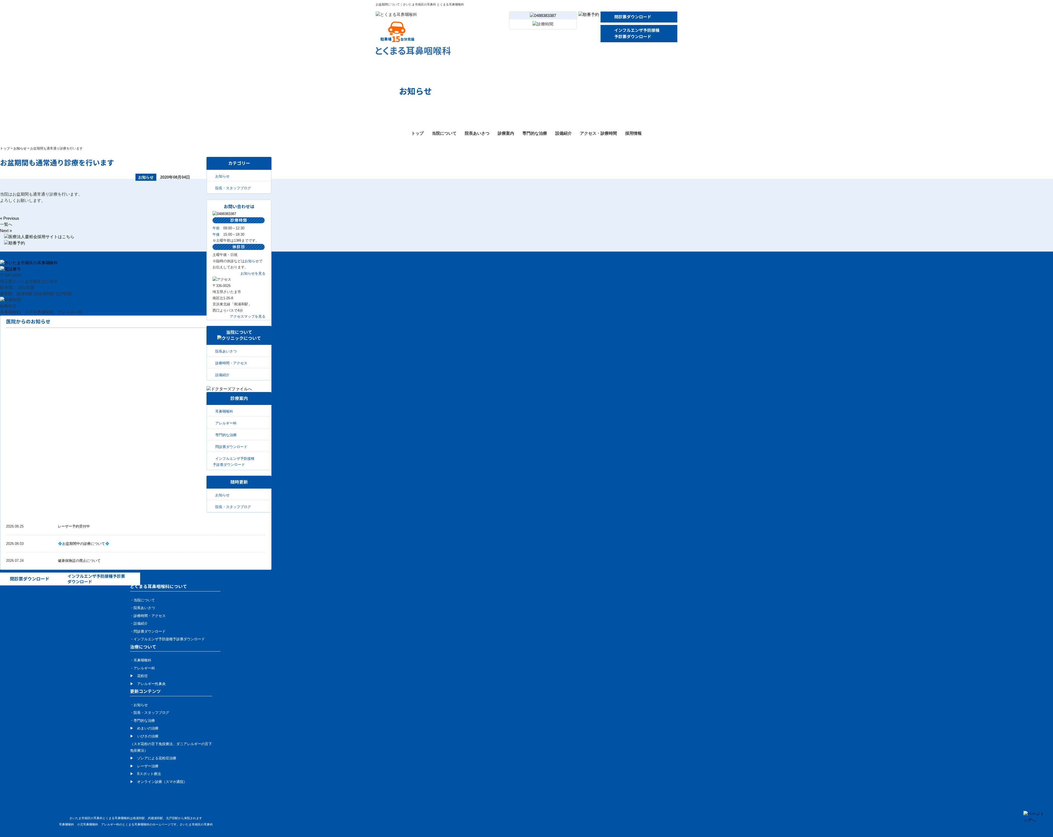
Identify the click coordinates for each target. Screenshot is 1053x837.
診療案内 (506, 133)
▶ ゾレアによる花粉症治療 (153, 758)
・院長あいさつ (142, 608)
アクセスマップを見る (247, 316)
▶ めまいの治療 (144, 728)
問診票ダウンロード (632, 17)
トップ (417, 133)
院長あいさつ (477, 133)
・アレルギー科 (142, 668)
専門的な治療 (534, 133)
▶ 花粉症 (139, 676)
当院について (444, 133)
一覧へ (6, 224)
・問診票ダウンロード (148, 631)
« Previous (9, 218)
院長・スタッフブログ (233, 188)
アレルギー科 (226, 423)
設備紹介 (563, 133)
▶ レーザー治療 (144, 766)
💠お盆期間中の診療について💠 (83, 544)
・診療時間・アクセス (148, 616)
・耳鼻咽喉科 (140, 660)
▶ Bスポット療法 (145, 774)
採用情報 (633, 133)
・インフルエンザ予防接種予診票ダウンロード (167, 639)
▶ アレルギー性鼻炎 (148, 684)
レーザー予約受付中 (74, 526)
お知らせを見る (252, 273)
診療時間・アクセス (231, 363)
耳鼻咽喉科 (224, 411)
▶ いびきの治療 (144, 736)
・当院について (142, 600)
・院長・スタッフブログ (149, 713)
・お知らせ (139, 705)
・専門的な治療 (142, 720)
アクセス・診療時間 (598, 133)
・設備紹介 (139, 623)
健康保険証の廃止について (79, 561)
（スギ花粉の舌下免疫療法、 (153, 744)
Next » (6, 230)
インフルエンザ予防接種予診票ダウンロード (636, 33)
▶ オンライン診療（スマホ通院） (158, 782)
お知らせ (20, 148)
